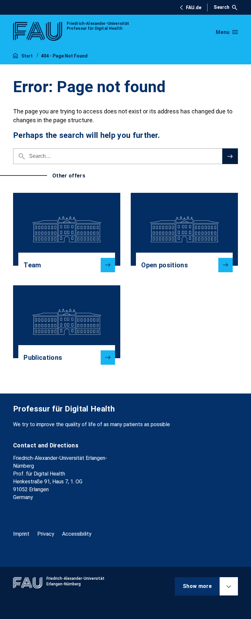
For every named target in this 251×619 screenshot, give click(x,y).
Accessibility (77, 534)
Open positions (164, 265)
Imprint (21, 534)
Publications (43, 357)
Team (32, 265)
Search (221, 7)
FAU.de (193, 7)
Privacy (45, 534)
